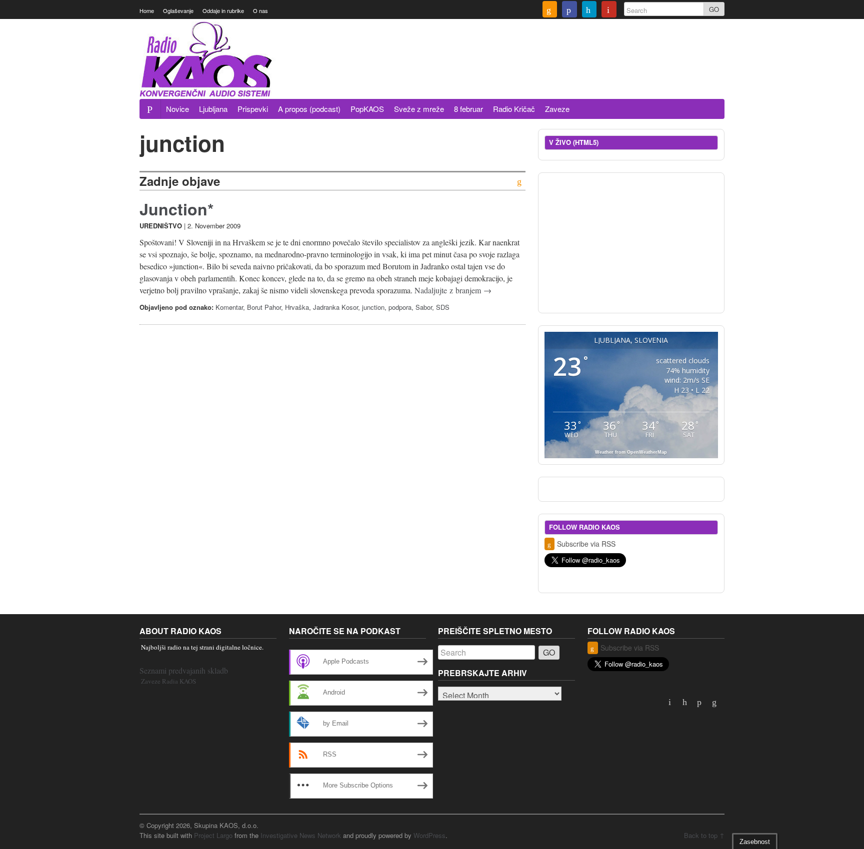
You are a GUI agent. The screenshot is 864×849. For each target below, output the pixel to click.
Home (147, 10)
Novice (177, 108)
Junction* (177, 208)
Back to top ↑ (704, 835)
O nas (260, 10)
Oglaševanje (178, 10)
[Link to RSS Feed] (550, 10)
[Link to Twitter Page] (590, 10)
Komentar (229, 307)
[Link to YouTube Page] (609, 10)
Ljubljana (213, 108)
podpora (400, 307)
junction (373, 307)
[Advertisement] (542, 71)
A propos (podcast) (309, 108)
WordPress (430, 835)
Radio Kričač (514, 108)
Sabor (424, 307)
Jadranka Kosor (335, 307)
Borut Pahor (264, 307)
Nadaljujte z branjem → (453, 290)
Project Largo (213, 835)
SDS (443, 307)
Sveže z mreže (419, 108)
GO (714, 9)
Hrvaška (297, 307)
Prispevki (253, 108)
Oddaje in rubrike (223, 10)
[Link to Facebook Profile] (570, 10)
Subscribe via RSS (586, 544)
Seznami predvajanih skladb (184, 670)
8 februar (468, 108)
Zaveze (557, 108)
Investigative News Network (300, 835)
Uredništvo (161, 225)
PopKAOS (367, 108)
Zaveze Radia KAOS (168, 681)
